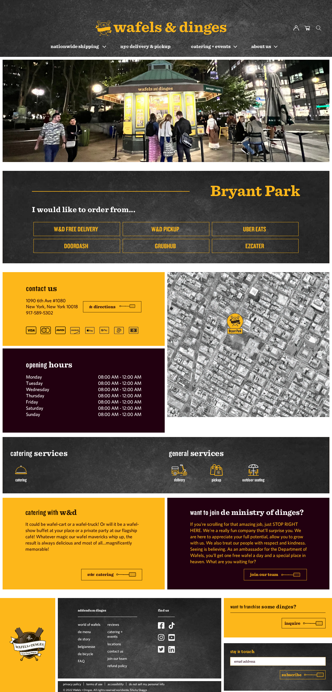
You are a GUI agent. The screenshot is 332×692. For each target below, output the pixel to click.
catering (100, 574)
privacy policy (72, 684)
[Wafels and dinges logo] (160, 28)
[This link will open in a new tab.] (248, 415)
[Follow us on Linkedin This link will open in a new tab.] (171, 649)
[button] (319, 28)
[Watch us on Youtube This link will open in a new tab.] (171, 637)
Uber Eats (254, 229)
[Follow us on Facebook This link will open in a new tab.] (161, 625)
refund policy (117, 666)
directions (102, 306)
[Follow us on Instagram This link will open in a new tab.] (161, 637)
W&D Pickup (165, 229)
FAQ (81, 661)
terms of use (94, 684)
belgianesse (86, 646)
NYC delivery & (145, 46)
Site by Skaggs (138, 689)
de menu (84, 632)
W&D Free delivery (76, 229)
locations (114, 644)
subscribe (291, 674)
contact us (115, 651)
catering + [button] (211, 46)
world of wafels (89, 624)
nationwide (75, 46)
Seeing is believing (207, 549)
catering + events (115, 634)
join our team (264, 574)
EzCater (254, 246)
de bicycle (85, 654)
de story (84, 639)
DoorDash (76, 246)
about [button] (261, 46)
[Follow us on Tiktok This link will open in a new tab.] (171, 625)
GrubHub (165, 246)
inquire (292, 623)
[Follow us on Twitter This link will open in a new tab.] (161, 649)
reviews (113, 624)
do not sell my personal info (146, 684)
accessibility (116, 684)
